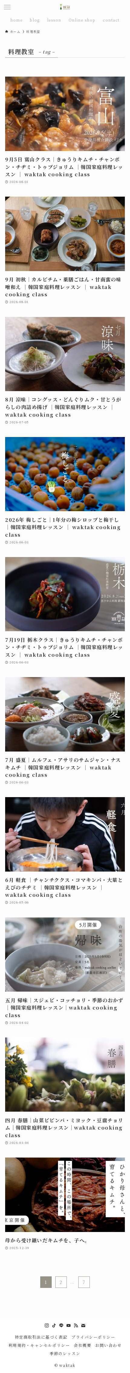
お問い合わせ (108, 1345)
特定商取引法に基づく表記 (41, 1337)
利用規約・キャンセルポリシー (39, 1345)
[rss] (76, 1325)
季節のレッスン (65, 1353)
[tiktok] (54, 1325)
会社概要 (82, 1345)
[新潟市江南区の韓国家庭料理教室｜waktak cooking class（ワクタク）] (65, 7)
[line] (61, 1325)
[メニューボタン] (7, 7)
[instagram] (47, 1325)
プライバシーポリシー (93, 1337)
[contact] (83, 1325)
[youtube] (68, 1325)
